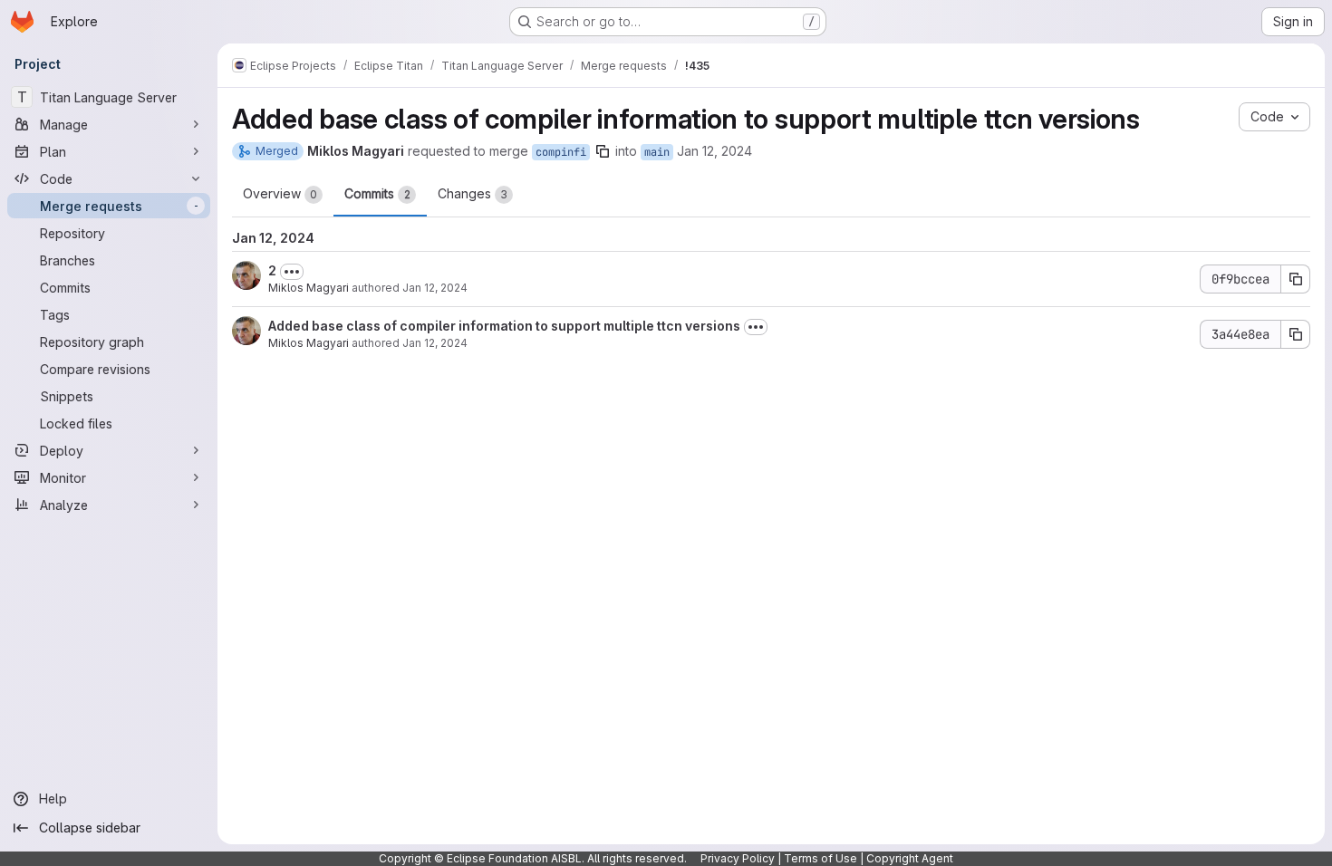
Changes (472, 193)
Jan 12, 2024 (714, 151)
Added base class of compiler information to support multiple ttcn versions (504, 325)
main (657, 152)
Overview (280, 193)
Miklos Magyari (308, 287)
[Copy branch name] (602, 151)
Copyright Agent (909, 858)
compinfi (561, 152)
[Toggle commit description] (292, 272)
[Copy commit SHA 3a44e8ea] (1295, 334)
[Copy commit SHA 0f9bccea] (1295, 279)
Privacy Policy (737, 858)
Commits (377, 193)
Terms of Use (820, 858)
